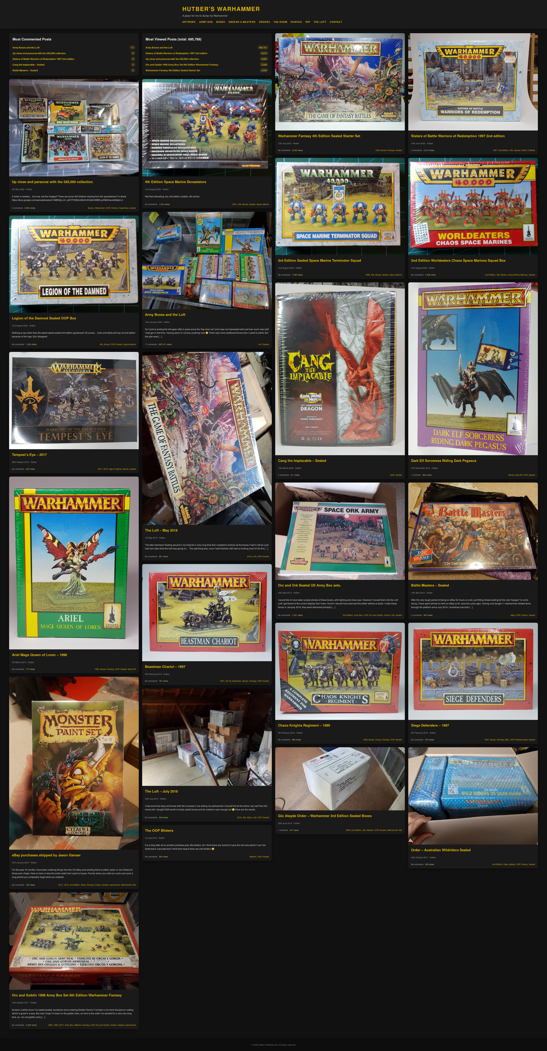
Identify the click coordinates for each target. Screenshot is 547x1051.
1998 (50, 1025)
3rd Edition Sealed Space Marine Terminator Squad (319, 260)
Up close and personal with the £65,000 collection (39, 53)
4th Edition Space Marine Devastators (175, 181)
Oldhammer (100, 207)
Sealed (133, 207)
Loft (260, 344)
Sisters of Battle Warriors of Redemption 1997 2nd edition (43, 59)
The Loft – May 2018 (161, 530)
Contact (336, 22)
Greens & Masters (242, 22)
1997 (222, 680)
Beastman (236, 680)
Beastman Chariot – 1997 (165, 666)
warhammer (115, 884)
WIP (307, 22)
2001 (234, 204)
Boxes (220, 22)
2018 (66, 884)
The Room (280, 22)
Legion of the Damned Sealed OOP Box (44, 318)
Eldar (83, 884)
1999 (56, 1025)
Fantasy (110, 669)
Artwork (189, 22)
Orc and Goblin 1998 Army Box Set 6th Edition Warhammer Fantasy (67, 995)
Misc (507, 739)
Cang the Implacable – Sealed (28, 64)
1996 (97, 669)
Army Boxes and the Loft (26, 47)
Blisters (78, 1025)
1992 (377, 150)
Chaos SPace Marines (518, 274)
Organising (123, 207)
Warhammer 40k (128, 884)
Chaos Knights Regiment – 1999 (304, 725)
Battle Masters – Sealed (25, 70)
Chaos (378, 739)
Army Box (206, 22)
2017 (100, 468)
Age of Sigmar (115, 468)
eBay (513, 615)
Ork (393, 615)
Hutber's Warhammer (221, 9)
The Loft (320, 22)
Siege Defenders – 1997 (430, 725)
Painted (296, 22)
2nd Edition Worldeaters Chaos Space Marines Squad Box (458, 260)
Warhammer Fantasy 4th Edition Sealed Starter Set (173, 70)
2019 (106, 468)
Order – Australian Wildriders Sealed (441, 849)
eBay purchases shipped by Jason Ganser (46, 855)
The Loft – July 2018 (161, 791)
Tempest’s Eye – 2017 (29, 454)
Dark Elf (518, 474)
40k (101, 344)
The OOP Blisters (159, 830)
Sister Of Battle (528, 150)
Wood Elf (132, 669)
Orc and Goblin (102, 1025)
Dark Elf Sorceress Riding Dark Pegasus (443, 460)
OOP (108, 207)
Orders (264, 22)
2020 (392, 474)
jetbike (512, 864)
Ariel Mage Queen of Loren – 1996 (39, 654)
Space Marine (130, 344)
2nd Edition (75, 884)
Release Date (521, 739)
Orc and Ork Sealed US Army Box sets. (309, 585)
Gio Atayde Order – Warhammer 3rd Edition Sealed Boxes (325, 815)
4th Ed (228, 680)
